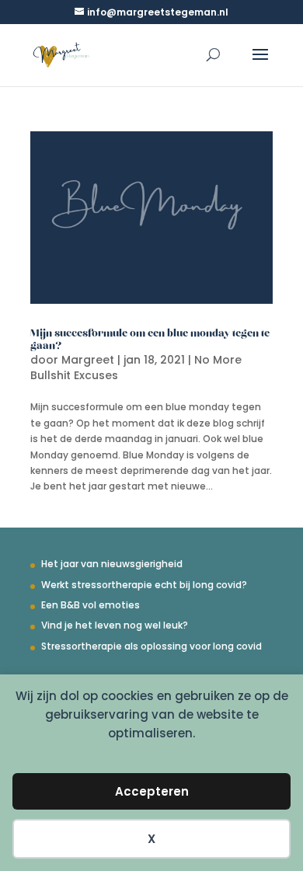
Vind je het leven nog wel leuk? (114, 625)
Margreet (87, 360)
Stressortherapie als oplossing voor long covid (151, 646)
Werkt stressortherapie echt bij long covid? (144, 584)
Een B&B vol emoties (90, 604)
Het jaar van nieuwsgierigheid (112, 563)
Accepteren (152, 791)
